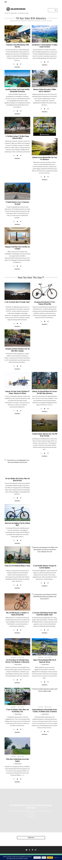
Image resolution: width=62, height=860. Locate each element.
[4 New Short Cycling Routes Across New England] (17, 746)
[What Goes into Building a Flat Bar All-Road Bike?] (17, 512)
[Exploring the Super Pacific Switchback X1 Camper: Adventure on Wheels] (17, 380)
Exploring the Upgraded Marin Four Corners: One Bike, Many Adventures (44, 392)
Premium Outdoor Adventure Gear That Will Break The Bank (44, 435)
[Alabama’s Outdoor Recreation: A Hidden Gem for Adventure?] (44, 78)
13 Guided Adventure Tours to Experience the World (17, 203)
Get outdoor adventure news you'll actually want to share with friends (31, 806)
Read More (17, 67)
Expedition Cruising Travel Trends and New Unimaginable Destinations (17, 90)
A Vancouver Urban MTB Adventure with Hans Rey (17, 46)
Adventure (13, 657)
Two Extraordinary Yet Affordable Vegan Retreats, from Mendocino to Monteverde (17, 661)
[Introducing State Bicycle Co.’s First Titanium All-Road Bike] (44, 291)
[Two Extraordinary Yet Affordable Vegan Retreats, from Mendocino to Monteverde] (17, 646)
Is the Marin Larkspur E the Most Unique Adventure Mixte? (17, 137)
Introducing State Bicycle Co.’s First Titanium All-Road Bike (44, 303)
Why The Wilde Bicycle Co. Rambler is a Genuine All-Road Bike (17, 614)
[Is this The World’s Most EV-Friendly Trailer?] (17, 291)
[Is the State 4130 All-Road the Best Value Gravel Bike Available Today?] (44, 602)
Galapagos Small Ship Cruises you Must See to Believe (17, 248)
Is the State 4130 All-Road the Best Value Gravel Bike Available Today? (44, 614)
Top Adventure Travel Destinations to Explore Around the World (44, 46)
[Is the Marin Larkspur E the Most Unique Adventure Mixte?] (17, 125)
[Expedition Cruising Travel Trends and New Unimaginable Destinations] (17, 78)
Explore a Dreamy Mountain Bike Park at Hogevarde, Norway (44, 661)
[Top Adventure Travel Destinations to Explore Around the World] (44, 34)
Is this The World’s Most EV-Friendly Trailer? (17, 302)
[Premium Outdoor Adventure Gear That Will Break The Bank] (44, 423)
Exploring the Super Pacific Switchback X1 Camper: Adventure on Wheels (17, 392)
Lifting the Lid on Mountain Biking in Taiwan (17, 565)
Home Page (31, 837)
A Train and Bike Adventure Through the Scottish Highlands (44, 566)
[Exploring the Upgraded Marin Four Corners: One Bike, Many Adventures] (44, 380)
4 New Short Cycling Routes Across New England (17, 760)
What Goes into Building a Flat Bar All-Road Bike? (17, 524)
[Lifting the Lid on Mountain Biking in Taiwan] (17, 554)
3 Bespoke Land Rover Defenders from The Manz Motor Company (17, 350)
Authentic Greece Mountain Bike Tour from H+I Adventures (44, 158)
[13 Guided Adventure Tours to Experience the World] (17, 191)
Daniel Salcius (18, 664)
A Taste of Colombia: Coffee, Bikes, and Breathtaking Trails (17, 710)
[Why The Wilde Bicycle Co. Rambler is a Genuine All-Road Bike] (17, 602)
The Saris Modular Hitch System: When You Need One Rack (17, 479)
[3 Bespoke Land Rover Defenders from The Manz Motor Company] (17, 338)
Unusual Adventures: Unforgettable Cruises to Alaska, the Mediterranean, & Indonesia (44, 710)
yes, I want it (31, 816)
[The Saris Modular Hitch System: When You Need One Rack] (17, 467)
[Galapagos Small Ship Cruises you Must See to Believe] (17, 236)
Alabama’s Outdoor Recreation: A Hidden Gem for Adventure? (44, 90)
